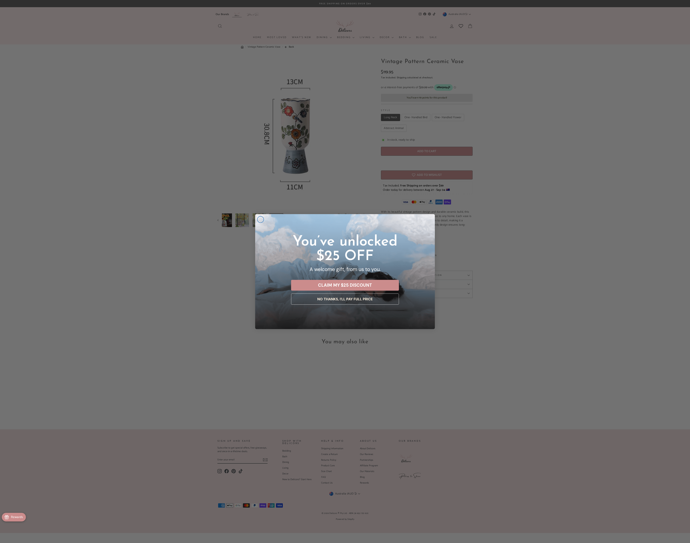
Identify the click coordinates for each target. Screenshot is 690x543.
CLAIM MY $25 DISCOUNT (345, 285)
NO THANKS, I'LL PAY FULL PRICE (345, 299)
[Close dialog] (260, 219)
